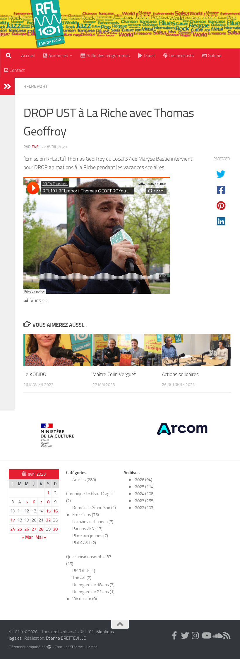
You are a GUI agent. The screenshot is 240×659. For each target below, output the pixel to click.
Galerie (214, 55)
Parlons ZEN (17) (87, 528)
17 (12, 520)
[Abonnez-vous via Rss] (227, 636)
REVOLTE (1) (83, 570)
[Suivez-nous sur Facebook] (174, 636)
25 (19, 529)
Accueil (28, 55)
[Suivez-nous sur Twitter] (185, 636)
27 (34, 529)
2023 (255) (145, 500)
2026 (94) (143, 479)
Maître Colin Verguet (114, 374)
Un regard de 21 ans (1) (93, 591)
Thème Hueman (84, 647)
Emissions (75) (85, 514)
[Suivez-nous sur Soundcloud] (216, 636)
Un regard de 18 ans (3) (93, 584)
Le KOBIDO (34, 374)
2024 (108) (145, 493)
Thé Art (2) (81, 577)
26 (26, 529)
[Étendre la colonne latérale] (7, 86)
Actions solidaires (180, 374)
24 (12, 529)
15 (48, 511)
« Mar (27, 537)
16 (55, 511)
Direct (149, 55)
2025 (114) (145, 486)
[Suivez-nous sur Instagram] (195, 636)
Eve (35, 147)
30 (55, 529)
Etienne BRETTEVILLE (66, 638)
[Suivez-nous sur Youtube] (206, 636)
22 (48, 520)
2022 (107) (145, 507)
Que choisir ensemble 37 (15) (88, 560)
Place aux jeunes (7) (90, 535)
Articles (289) (84, 479)
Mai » (40, 537)
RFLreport (35, 86)
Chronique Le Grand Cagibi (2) (90, 497)
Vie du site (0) (84, 598)
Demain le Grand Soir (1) (94, 507)
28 (41, 529)
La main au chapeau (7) (92, 521)
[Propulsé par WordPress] (49, 647)
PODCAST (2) (84, 542)
